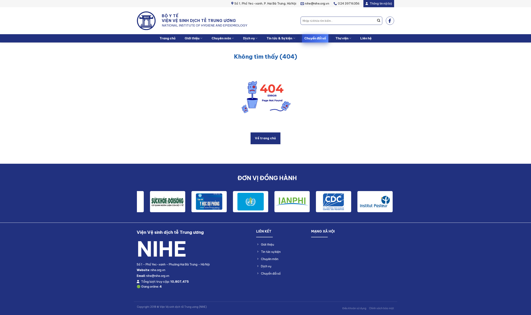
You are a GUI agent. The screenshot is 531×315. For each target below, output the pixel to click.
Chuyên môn (221, 38)
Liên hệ (365, 38)
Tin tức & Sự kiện (279, 38)
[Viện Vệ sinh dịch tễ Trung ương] (146, 20)
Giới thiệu (192, 38)
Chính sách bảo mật (381, 308)
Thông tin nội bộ (380, 3)
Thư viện (341, 38)
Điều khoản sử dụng (354, 308)
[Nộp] (378, 20)
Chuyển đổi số (315, 38)
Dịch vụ (249, 38)
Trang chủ (167, 38)
